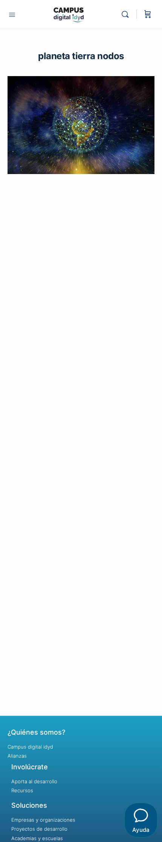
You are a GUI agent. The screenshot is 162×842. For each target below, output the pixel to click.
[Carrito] (148, 14)
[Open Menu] (12, 14)
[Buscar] (127, 14)
